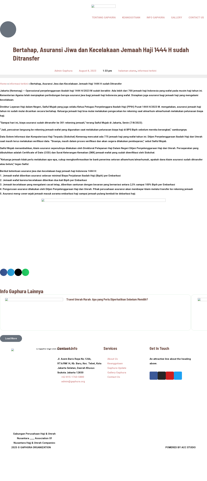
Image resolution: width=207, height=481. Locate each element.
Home (3, 83)
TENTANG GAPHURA (104, 17)
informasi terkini (147, 70)
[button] (3, 272)
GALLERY (176, 17)
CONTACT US (196, 17)
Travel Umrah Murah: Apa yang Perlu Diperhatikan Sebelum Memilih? (107, 299)
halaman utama (127, 70)
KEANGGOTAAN (131, 17)
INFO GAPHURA (156, 17)
